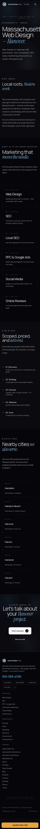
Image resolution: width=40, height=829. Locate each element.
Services (13, 16)
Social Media (6, 710)
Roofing (5, 723)
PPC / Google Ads (8, 704)
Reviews (5, 775)
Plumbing (5, 730)
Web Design (6, 697)
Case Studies (7, 768)
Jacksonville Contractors (11, 752)
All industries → (7, 739)
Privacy (4, 784)
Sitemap (5, 781)
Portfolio (5, 765)
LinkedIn (32, 683)
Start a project (20, 631)
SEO (3, 701)
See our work (20, 639)
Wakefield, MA (7, 758)
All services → (7, 714)
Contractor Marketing (10, 707)
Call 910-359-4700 (20, 825)
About (4, 762)
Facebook (7, 683)
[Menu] (35, 4)
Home (4, 16)
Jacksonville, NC (8, 749)
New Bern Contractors (10, 755)
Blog (3, 771)
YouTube (7, 687)
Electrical (5, 733)
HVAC (4, 726)
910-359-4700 (11, 676)
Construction (7, 736)
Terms (4, 788)
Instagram (20, 683)
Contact (5, 778)
